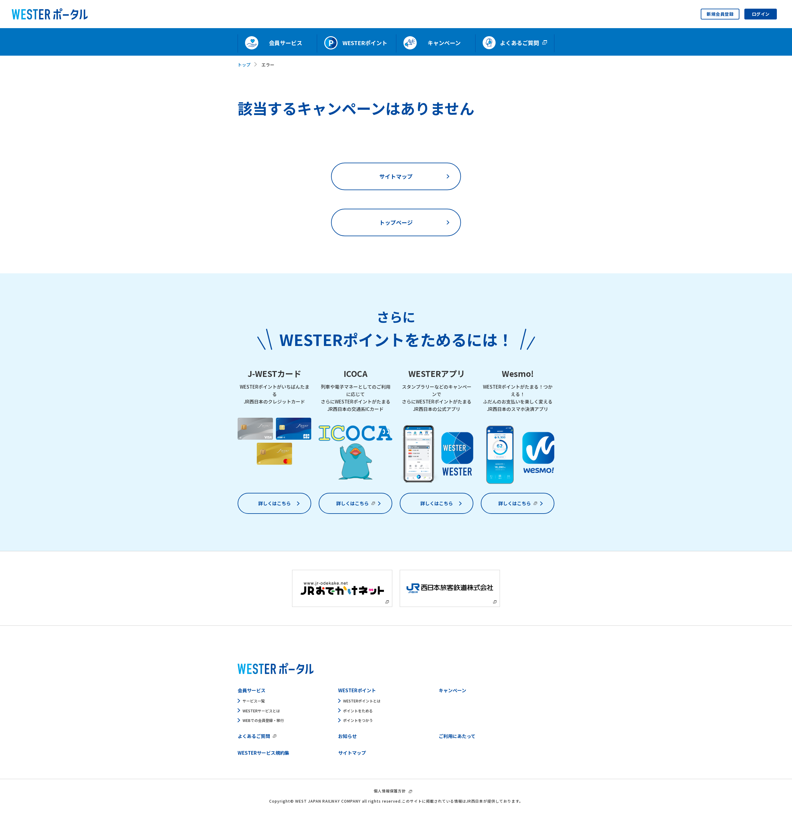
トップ (244, 65)
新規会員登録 (720, 14)
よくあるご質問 (254, 736)
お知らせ (347, 736)
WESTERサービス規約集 (263, 752)
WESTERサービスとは (261, 710)
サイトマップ (396, 176)
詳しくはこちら (274, 503)
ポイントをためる (358, 710)
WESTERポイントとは (362, 700)
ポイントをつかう (358, 720)
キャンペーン (452, 690)
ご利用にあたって (457, 736)
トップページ (396, 222)
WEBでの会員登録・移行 (263, 720)
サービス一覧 (254, 700)
